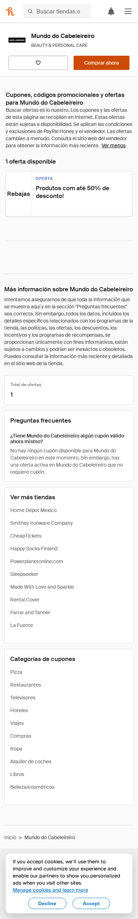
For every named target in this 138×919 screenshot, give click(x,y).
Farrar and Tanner (30, 612)
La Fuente (21, 625)
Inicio (10, 837)
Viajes (17, 723)
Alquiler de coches (30, 761)
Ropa (16, 748)
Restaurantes (25, 685)
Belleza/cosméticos (32, 787)
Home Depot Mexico (33, 510)
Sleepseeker (24, 574)
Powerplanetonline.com (36, 561)
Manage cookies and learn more (50, 890)
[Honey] (10, 11)
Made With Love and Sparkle (42, 587)
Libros (17, 774)
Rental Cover (25, 599)
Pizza (16, 672)
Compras (20, 736)
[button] (128, 11)
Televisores (22, 697)
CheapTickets (25, 536)
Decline (47, 903)
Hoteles (19, 710)
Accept (91, 903)
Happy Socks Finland (33, 548)
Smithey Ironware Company (41, 523)
